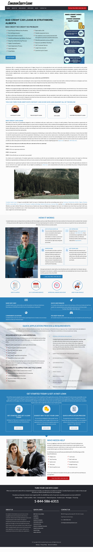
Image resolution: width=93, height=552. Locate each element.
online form (45, 164)
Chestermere (71, 202)
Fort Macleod (27, 204)
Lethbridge (37, 204)
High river (16, 204)
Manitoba (36, 530)
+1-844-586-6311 (66, 519)
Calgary (80, 202)
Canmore (21, 204)
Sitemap (38, 544)
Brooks (49, 204)
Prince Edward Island (40, 526)
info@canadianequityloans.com (69, 522)
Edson (63, 204)
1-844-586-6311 (73, 140)
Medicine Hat (43, 204)
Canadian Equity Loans (11, 202)
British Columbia (38, 514)
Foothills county (9, 204)
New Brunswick (38, 522)
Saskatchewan (37, 520)
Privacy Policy (44, 544)
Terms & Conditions (52, 544)
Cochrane (65, 202)
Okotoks (85, 202)
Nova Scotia (37, 524)
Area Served (37, 532)
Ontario (36, 518)
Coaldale (32, 204)
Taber (57, 204)
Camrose (53, 204)
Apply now (60, 140)
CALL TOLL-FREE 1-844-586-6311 (72, 309)
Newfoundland (38, 528)
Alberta (35, 516)
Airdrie (76, 202)
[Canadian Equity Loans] (20, 3)
